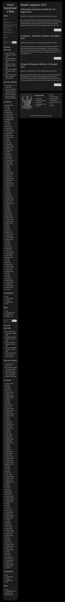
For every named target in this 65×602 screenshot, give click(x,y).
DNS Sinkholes (8, 29)
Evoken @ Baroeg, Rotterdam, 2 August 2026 (10, 55)
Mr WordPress (9, 85)
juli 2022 (7, 166)
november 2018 (9, 200)
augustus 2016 (9, 239)
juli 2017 (7, 225)
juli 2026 (7, 107)
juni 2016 (7, 241)
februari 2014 (8, 278)
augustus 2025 (9, 119)
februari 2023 (8, 157)
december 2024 (9, 130)
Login (6, 311)
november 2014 (9, 268)
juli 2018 (7, 205)
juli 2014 (7, 273)
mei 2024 (7, 141)
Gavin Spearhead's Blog (10, 8)
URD (6, 303)
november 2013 (9, 282)
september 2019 (9, 184)
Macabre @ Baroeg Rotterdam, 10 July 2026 (10, 60)
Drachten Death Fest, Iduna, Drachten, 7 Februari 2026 (10, 76)
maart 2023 (8, 155)
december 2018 (9, 198)
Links (5, 34)
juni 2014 (7, 275)
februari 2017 (8, 232)
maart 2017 (8, 230)
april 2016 (7, 244)
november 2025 (9, 114)
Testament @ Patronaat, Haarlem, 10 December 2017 (10, 90)
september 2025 (9, 117)
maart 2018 (8, 212)
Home (5, 19)
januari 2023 (8, 158)
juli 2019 (7, 187)
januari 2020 (8, 176)
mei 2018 (7, 209)
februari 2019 (8, 196)
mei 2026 (7, 108)
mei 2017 (7, 228)
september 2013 (9, 285)
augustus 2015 (9, 257)
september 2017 (9, 221)
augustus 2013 (9, 287)
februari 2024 (8, 144)
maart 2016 (8, 246)
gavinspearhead (44, 16)
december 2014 (9, 266)
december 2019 (9, 178)
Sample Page (53, 100)
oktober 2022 (8, 162)
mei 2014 (7, 276)
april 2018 (7, 210)
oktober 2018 (8, 201)
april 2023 (7, 153)
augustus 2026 (9, 105)
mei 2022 (7, 167)
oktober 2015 (8, 255)
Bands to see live (8, 22)
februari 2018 (8, 214)
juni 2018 (7, 207)
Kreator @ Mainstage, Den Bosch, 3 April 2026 (11, 71)
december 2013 (9, 280)
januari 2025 (8, 128)
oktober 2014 (8, 269)
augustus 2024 (9, 137)
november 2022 (9, 160)
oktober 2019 (8, 182)
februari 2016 (8, 248)
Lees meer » (57, 30)
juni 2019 (7, 189)
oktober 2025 (8, 116)
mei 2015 (7, 260)
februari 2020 (8, 175)
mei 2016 (7, 243)
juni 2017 (7, 226)
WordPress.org (9, 316)
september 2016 (9, 237)
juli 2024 (7, 139)
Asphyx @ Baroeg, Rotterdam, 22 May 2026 (10, 65)
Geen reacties (53, 16)
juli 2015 (7, 259)
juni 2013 (7, 289)
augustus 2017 (9, 223)
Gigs (6, 296)
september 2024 (9, 135)
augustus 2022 (9, 164)
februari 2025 (8, 126)
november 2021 (9, 173)
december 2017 (9, 218)
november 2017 (9, 219)
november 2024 (9, 132)
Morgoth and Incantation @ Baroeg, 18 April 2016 (10, 96)
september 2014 (9, 271)
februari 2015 (8, 264)
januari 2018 (8, 216)
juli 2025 (7, 121)
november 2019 (9, 180)
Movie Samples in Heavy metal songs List (10, 25)
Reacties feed (9, 314)
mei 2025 (7, 125)
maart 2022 (8, 171)
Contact (6, 37)
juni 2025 (7, 123)
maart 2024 (8, 142)
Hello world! (8, 87)
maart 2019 (8, 194)
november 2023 (9, 146)
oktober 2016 (8, 235)
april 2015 (7, 262)
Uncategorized (9, 302)
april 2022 (7, 169)
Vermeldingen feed (10, 312)
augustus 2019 (9, 185)
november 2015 (9, 253)
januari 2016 (8, 250)
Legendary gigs (9, 298)
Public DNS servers (9, 32)
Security (7, 300)
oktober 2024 (8, 133)
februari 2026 (8, 112)
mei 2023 (7, 151)
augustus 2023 (9, 150)
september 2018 (9, 203)
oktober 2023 (8, 148)
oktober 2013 (8, 284)
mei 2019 (7, 191)
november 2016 (9, 234)
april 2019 (7, 192)
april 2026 (7, 110)
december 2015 (9, 251)
